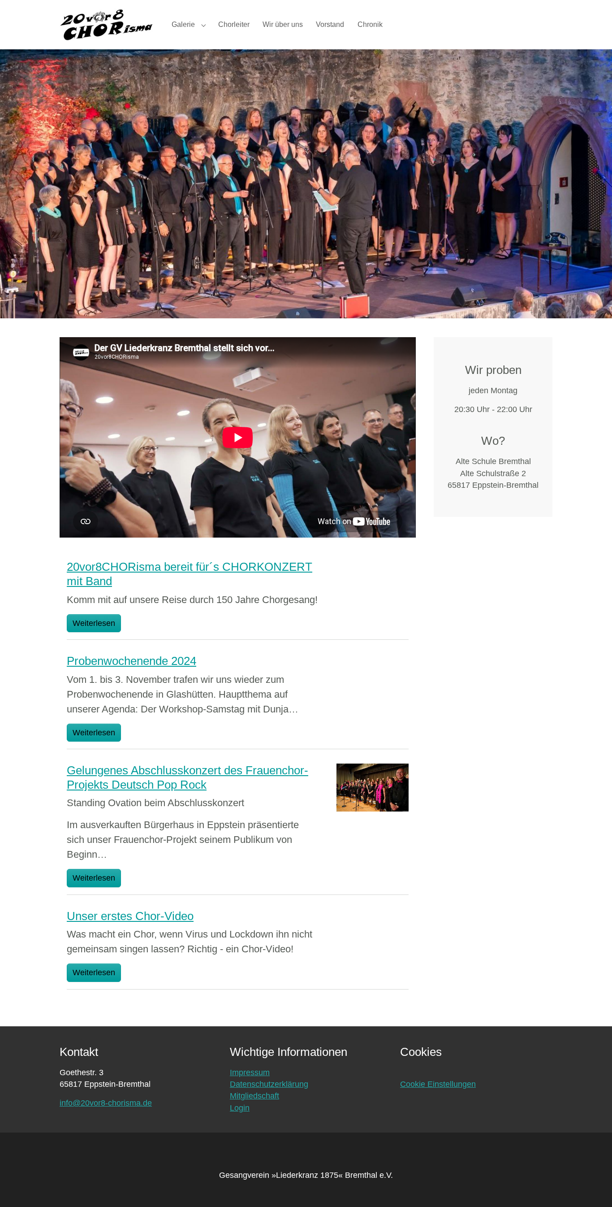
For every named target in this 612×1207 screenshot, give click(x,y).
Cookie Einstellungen (438, 1084)
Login (240, 1107)
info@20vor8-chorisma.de (106, 1102)
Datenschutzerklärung (269, 1084)
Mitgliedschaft (254, 1095)
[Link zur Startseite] (107, 24)
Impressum (250, 1072)
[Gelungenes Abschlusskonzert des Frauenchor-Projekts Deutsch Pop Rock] (372, 786)
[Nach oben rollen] (591, 1186)
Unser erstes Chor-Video (130, 916)
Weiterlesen (94, 623)
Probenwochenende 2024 (131, 661)
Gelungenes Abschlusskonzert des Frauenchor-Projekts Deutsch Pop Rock (187, 777)
